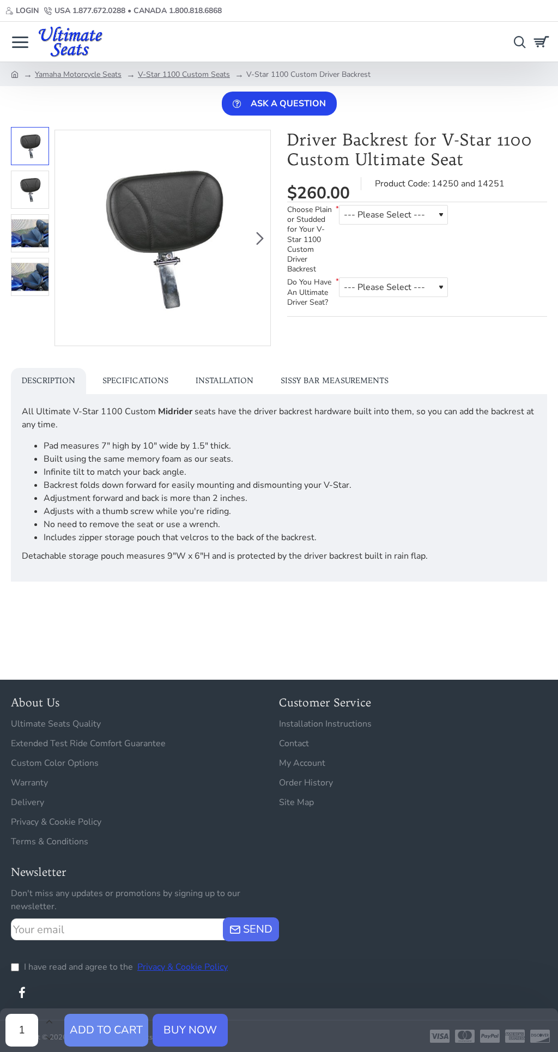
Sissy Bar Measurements (335, 380)
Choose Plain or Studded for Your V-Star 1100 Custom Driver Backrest (309, 239)
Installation (224, 380)
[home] (15, 73)
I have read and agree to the (125, 967)
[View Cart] (543, 42)
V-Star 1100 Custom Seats (184, 74)
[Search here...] (517, 42)
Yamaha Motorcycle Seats (78, 74)
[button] (65, 238)
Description (48, 380)
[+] (49, 1022)
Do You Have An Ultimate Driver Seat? (309, 292)
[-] (49, 1038)
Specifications (135, 380)
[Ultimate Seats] (20, 42)
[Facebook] (22, 992)
